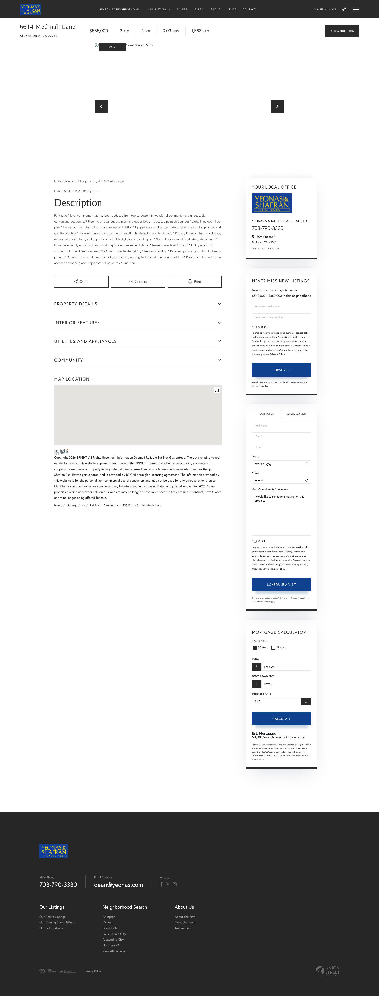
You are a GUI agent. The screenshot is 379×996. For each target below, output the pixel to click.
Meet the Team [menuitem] (185, 922)
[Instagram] (175, 884)
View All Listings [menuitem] (114, 951)
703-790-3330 (268, 228)
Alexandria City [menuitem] (113, 940)
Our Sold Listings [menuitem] (51, 928)
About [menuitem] (215, 9)
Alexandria (110, 505)
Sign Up (318, 9)
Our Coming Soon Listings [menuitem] (57, 922)
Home (58, 505)
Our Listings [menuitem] (158, 9)
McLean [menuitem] (108, 922)
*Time (255, 473)
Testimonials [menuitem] (183, 928)
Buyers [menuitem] (182, 9)
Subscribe (281, 370)
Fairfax (94, 505)
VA (83, 505)
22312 (126, 505)
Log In (332, 9)
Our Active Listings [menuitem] (52, 917)
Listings (72, 505)
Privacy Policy (277, 354)
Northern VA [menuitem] (111, 945)
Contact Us (258, 248)
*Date (255, 456)
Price (255, 659)
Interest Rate (261, 693)
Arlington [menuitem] (109, 917)
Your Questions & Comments (270, 489)
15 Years (281, 647)
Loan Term (260, 641)
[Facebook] (161, 884)
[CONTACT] (342, 31)
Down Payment (263, 676)
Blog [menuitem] (233, 9)
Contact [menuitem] (249, 9)
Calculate (281, 719)
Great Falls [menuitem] (110, 928)
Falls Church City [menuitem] (114, 934)
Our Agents (273, 248)
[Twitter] (168, 884)
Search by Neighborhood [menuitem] (119, 9)
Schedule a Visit (296, 413)
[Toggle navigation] (356, 9)
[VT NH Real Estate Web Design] (328, 971)
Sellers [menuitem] (199, 9)
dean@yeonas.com (118, 884)
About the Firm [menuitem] (185, 917)
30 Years (263, 647)
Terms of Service (263, 601)
